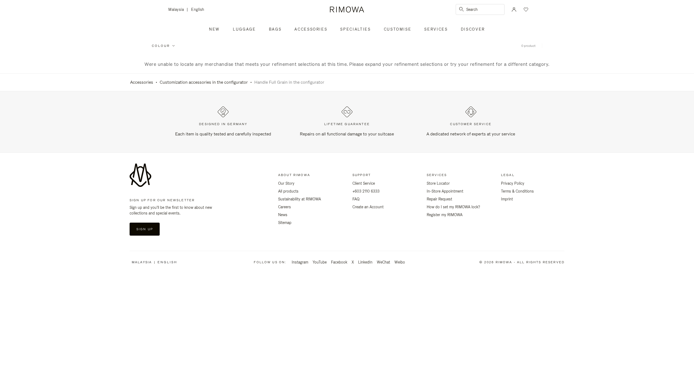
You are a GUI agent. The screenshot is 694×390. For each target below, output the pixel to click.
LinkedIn (365, 262)
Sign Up (144, 229)
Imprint (507, 199)
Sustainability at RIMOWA (299, 199)
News (282, 214)
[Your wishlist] (525, 9)
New (214, 29)
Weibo (399, 262)
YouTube (320, 262)
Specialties (355, 29)
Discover (473, 29)
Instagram (300, 262)
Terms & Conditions (517, 191)
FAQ (355, 199)
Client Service (363, 183)
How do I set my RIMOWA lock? (453, 206)
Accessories (310, 29)
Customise (398, 29)
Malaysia (177, 10)
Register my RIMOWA (444, 214)
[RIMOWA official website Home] (346, 9)
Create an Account (368, 206)
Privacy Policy (512, 183)
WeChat (383, 262)
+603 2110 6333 (366, 191)
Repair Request (439, 199)
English (197, 9)
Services (436, 29)
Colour (161, 46)
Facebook (339, 262)
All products (288, 191)
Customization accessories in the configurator (204, 82)
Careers (284, 206)
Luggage (244, 29)
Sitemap (284, 222)
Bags (275, 29)
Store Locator (438, 183)
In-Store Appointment (445, 191)
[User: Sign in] (514, 9)
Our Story (286, 183)
